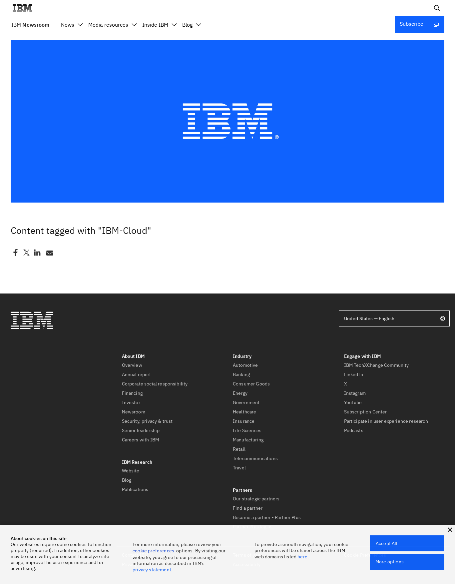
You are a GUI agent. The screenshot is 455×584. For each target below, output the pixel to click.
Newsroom (30, 24)
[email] (49, 253)
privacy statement (152, 570)
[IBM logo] (25, 8)
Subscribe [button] (411, 23)
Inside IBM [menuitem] (155, 24)
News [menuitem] (67, 24)
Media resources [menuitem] (108, 24)
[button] (450, 529)
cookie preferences (153, 551)
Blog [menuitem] (187, 24)
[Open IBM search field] (437, 8)
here (302, 557)
